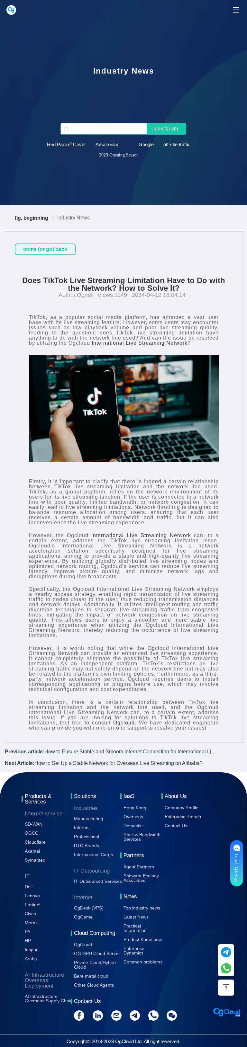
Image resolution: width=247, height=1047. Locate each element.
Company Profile (181, 807)
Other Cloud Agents (94, 985)
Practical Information (135, 928)
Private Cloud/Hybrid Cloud (95, 965)
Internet (82, 827)
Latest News (136, 916)
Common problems (143, 961)
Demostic (133, 825)
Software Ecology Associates (141, 878)
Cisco (30, 913)
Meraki (32, 922)
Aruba (31, 958)
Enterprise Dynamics (134, 950)
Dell (28, 886)
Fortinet (33, 904)
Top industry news (142, 907)
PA (27, 931)
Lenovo (32, 895)
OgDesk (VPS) (89, 907)
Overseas (133, 816)
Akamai (32, 851)
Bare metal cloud (91, 976)
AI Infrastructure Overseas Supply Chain (49, 998)
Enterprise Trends (183, 816)
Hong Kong (135, 807)
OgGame (83, 916)
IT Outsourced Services (98, 881)
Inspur (31, 949)
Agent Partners (139, 866)
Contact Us (176, 825)
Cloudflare (35, 842)
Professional (86, 836)
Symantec (35, 860)
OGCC (31, 833)
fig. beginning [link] (31, 218)
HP (28, 940)
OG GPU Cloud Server (97, 953)
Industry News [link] (73, 217)
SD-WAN (33, 824)
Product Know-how (143, 939)
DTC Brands (86, 845)
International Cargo (93, 854)
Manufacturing (88, 818)
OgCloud (83, 944)
